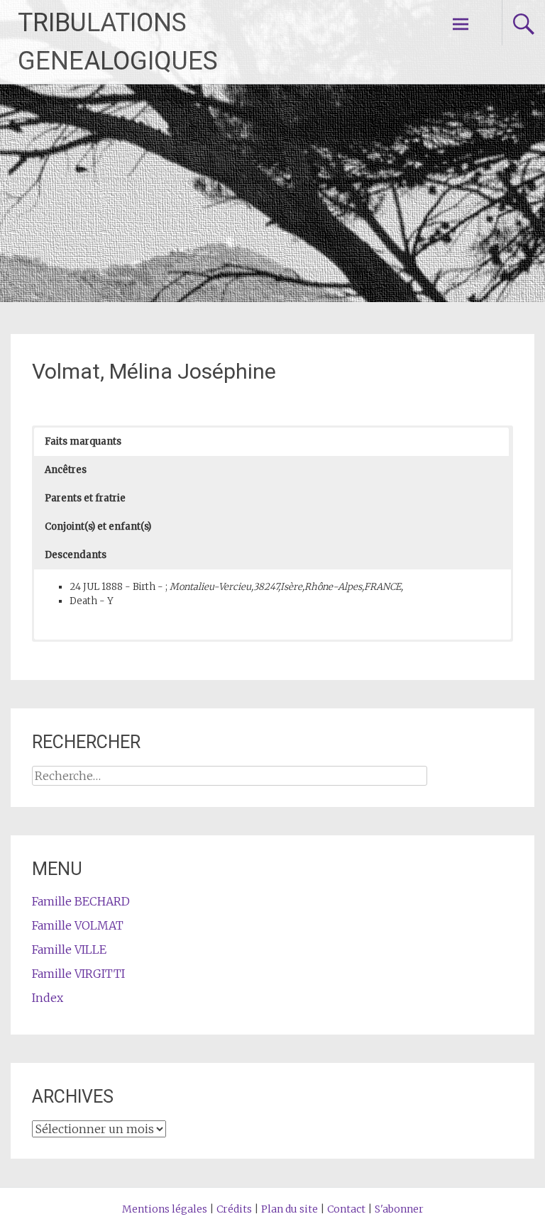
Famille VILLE (69, 949)
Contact (346, 1209)
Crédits (234, 1209)
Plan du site (289, 1209)
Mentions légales (164, 1209)
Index (47, 998)
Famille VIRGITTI (78, 974)
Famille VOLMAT (77, 925)
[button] (271, 442)
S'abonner (399, 1209)
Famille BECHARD (81, 901)
